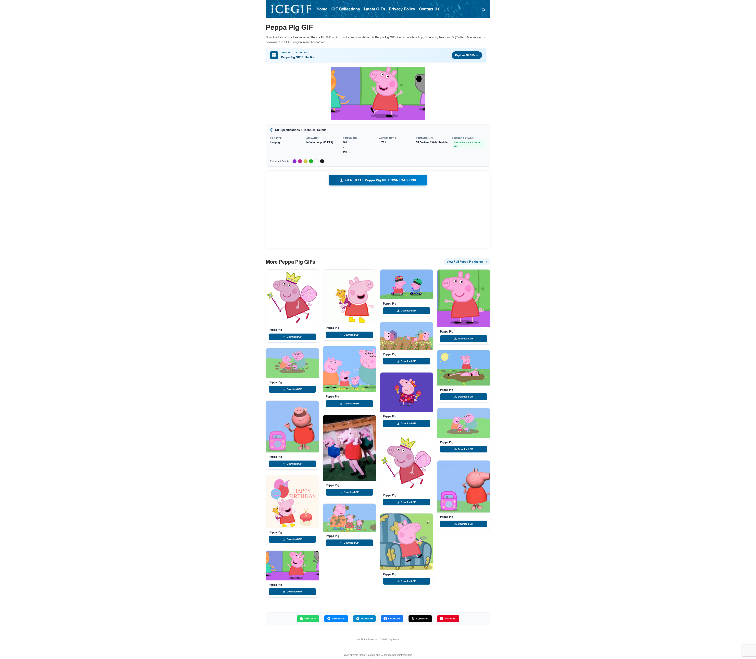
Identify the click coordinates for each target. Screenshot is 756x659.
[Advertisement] (378, 216)
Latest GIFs (374, 9)
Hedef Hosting (367, 655)
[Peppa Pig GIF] (292, 297)
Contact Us (429, 9)
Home (322, 9)
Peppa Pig (275, 330)
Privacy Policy (402, 9)
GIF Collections (345, 9)
